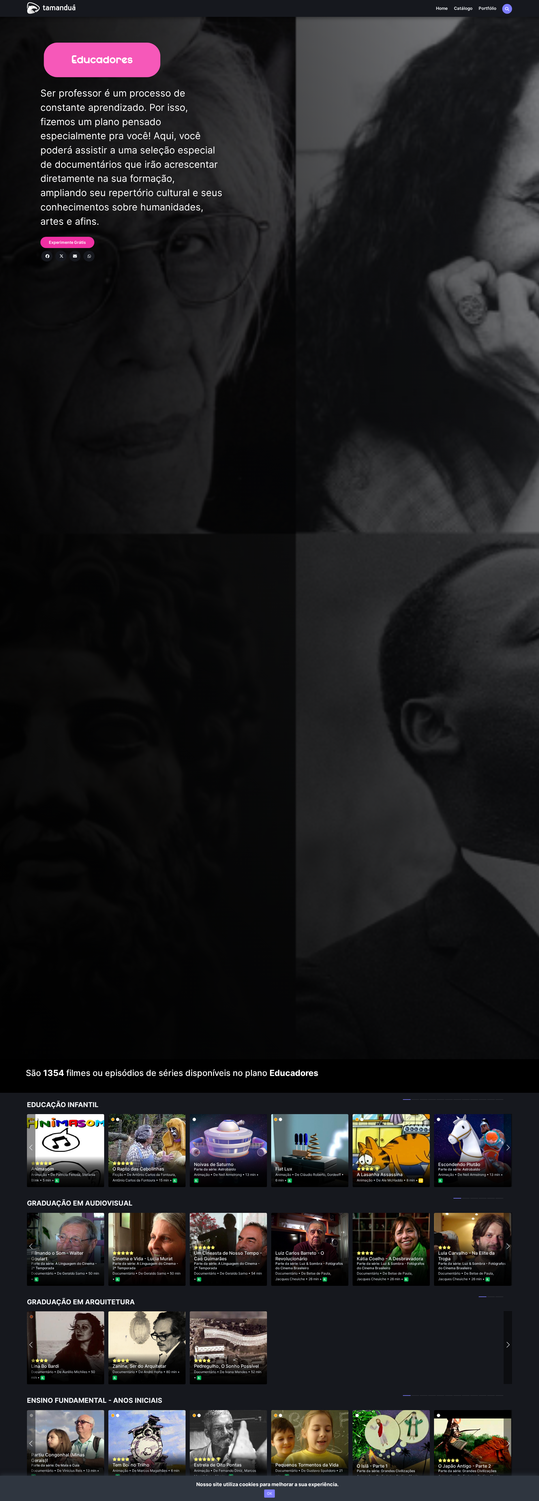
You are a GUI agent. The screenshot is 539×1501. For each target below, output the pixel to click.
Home (442, 8)
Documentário (42, 1273)
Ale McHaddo (392, 1180)
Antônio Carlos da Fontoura (153, 1174)
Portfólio (487, 8)
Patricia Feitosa (68, 1174)
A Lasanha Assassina (380, 1174)
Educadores (294, 1073)
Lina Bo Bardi (45, 1366)
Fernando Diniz (231, 1470)
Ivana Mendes (236, 1372)
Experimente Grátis (67, 242)
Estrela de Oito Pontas (218, 1465)
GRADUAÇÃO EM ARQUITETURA (81, 1302)
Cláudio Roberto (312, 1174)
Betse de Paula (318, 1273)
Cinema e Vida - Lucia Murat (143, 1258)
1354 (53, 1073)
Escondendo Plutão (459, 1164)
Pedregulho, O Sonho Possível (226, 1366)
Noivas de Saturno (214, 1164)
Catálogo (463, 8)
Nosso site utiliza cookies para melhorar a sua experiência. (269, 1484)
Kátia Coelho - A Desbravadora (390, 1258)
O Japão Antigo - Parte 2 (464, 1466)
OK (269, 1493)
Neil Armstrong (230, 1174)
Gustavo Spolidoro (321, 1470)
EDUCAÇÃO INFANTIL (63, 1104)
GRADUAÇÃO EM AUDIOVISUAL (80, 1203)
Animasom (42, 1169)
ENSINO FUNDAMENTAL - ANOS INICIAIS (94, 1400)
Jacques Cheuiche (290, 1279)
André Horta (153, 1372)
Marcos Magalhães (152, 1470)
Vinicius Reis (72, 1470)
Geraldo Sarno (73, 1273)
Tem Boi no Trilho (131, 1465)
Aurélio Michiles (74, 1372)
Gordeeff (334, 1174)
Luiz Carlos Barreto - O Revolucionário (299, 1255)
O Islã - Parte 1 (372, 1466)
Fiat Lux (283, 1169)
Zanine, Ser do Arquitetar (139, 1366)
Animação (39, 1174)
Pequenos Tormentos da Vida (307, 1465)
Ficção (118, 1174)
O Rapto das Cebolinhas (138, 1169)
